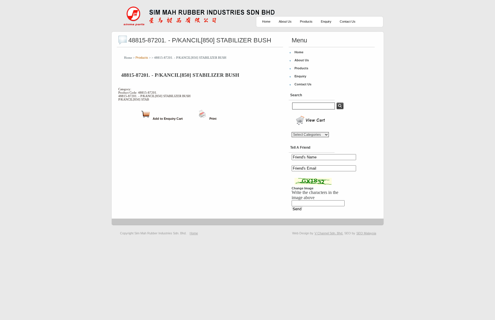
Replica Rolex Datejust (209, 233)
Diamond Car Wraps (424, 233)
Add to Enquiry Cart (168, 118)
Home (266, 21)
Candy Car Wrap (451, 233)
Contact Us (347, 21)
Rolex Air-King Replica (134, 233)
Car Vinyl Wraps (476, 233)
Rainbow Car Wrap (395, 233)
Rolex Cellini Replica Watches (171, 233)
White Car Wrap (344, 233)
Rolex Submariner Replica (280, 233)
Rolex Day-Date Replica (243, 233)
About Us (285, 21)
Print (213, 118)
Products (306, 21)
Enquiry (326, 21)
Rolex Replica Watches (315, 233)
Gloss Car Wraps (368, 233)
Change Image (302, 188)
